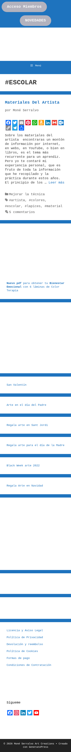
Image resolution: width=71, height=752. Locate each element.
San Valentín (16, 384)
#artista (17, 200)
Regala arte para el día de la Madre (35, 445)
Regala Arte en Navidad (25, 485)
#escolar (13, 206)
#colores (37, 200)
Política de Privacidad (25, 637)
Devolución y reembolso (25, 644)
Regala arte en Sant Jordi (27, 425)
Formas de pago (18, 658)
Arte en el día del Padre (26, 405)
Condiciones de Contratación (29, 665)
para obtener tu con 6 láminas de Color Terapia (35, 287)
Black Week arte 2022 (23, 465)
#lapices (33, 206)
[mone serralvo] (15, 723)
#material (53, 206)
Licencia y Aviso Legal (25, 630)
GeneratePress (38, 747)
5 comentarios (22, 212)
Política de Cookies (22, 651)
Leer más (56, 182)
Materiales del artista (32, 102)
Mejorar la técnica (27, 194)
